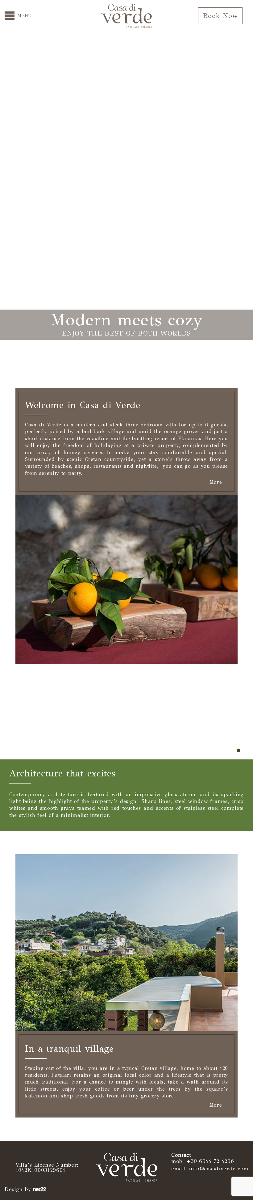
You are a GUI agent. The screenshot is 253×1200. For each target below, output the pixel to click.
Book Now (220, 15)
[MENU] (10, 15)
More (216, 482)
